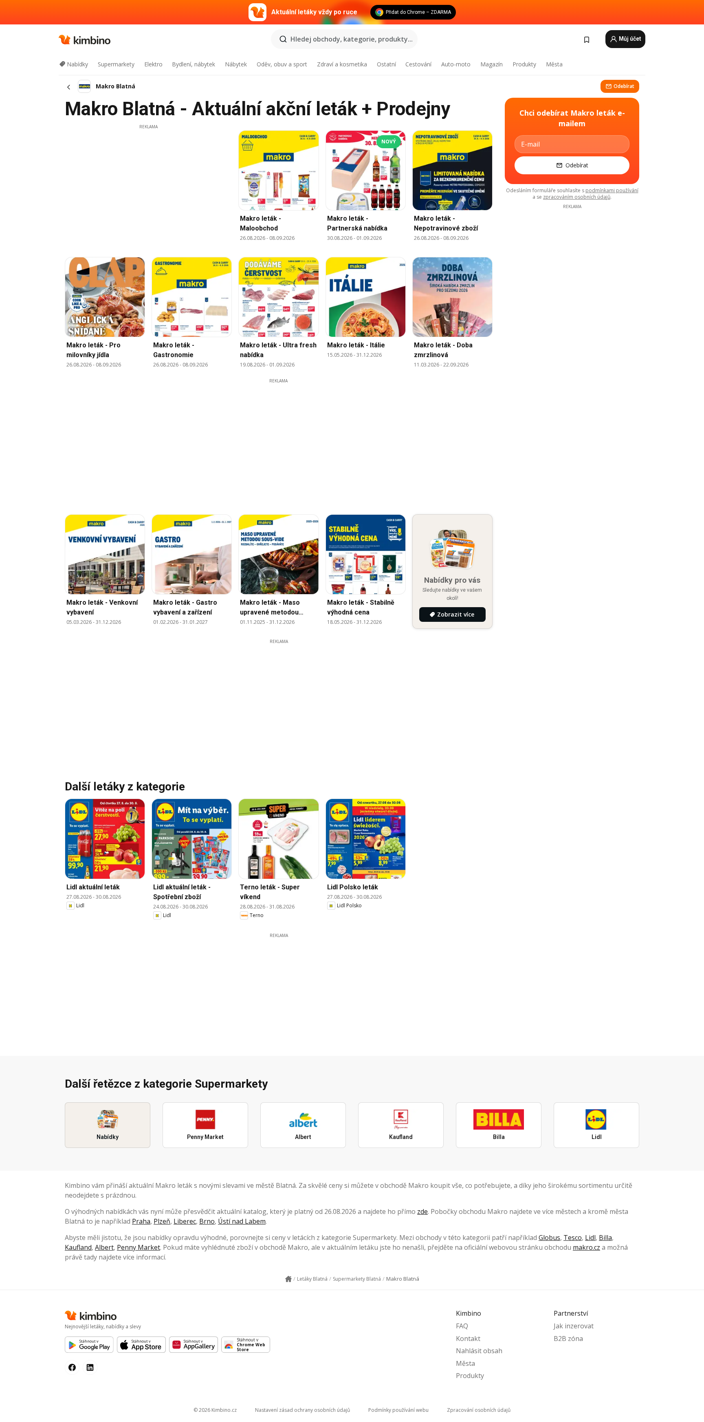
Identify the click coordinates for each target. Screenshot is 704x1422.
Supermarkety (116, 64)
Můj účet (629, 38)
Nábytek (236, 64)
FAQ (462, 1325)
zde (422, 1211)
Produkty (524, 64)
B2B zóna (568, 1338)
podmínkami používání (611, 190)
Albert (104, 1247)
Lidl (590, 1237)
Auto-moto (456, 64)
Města (554, 64)
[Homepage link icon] (288, 1279)
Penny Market (138, 1247)
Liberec (185, 1221)
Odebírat (624, 86)
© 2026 (215, 1410)
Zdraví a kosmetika (342, 64)
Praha (141, 1221)
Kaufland (78, 1247)
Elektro (153, 64)
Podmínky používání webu (398, 1410)
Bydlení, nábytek (193, 64)
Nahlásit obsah (479, 1350)
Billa (605, 1237)
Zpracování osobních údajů (478, 1410)
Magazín (491, 64)
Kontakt (468, 1338)
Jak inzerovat (574, 1325)
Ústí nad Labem (242, 1221)
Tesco (572, 1237)
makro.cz (586, 1247)
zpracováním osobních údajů (576, 196)
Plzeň (162, 1221)
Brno (207, 1221)
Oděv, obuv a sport (282, 64)
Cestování (418, 64)
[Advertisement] (148, 187)
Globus (549, 1237)
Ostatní (386, 64)
